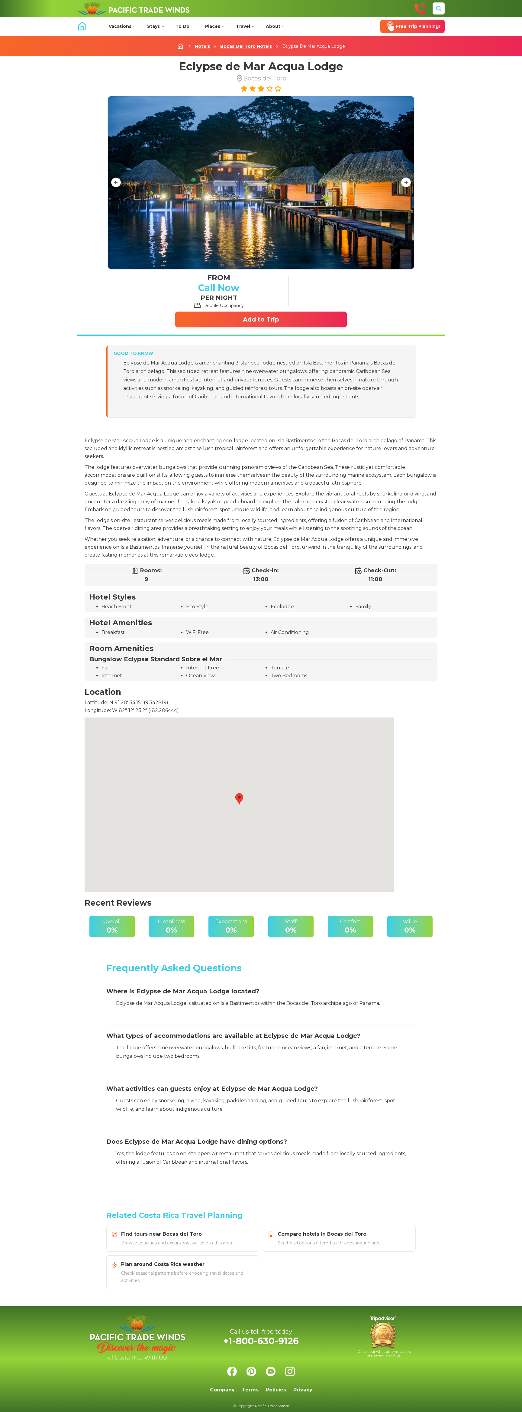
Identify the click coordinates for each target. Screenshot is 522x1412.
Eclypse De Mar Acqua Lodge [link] (313, 46)
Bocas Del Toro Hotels (246, 46)
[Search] (439, 8)
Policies (276, 1390)
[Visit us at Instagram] (290, 1371)
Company (222, 1390)
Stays (153, 26)
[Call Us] (420, 8)
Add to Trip (261, 319)
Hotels (202, 46)
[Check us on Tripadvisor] (384, 1336)
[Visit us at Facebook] (232, 1371)
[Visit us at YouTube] (271, 1371)
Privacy (302, 1390)
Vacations (120, 26)
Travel (243, 26)
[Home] (133, 8)
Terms (250, 1390)
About (273, 26)
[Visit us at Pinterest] (251, 1371)
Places (212, 26)
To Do (182, 26)
